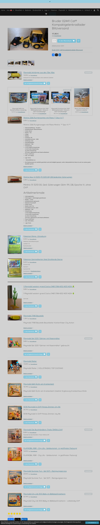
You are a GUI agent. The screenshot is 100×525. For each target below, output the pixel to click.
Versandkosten (57, 35)
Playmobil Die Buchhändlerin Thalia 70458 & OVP (43, 430)
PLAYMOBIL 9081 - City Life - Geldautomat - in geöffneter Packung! (50, 448)
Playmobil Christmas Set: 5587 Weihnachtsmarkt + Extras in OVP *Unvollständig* (39, 110)
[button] (11, 63)
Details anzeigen (27, 80)
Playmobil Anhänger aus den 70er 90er (39, 72)
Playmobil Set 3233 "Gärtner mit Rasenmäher (41, 338)
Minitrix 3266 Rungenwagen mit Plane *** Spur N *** (43, 118)
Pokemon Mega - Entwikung (34, 236)
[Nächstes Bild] (45, 39)
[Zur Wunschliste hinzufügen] (78, 41)
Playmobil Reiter (30, 361)
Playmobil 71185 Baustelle (33, 316)
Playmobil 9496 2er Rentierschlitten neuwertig (18, 109)
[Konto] (94, 10)
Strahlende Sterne (35, 271)
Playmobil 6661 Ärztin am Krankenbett (38, 384)
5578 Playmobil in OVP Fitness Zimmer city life (41, 407)
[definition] (48, 293)
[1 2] (54, 41)
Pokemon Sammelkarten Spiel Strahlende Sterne (42, 259)
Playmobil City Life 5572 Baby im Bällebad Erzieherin (44, 494)
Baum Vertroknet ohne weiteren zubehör (82, 109)
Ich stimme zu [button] (92, 522)
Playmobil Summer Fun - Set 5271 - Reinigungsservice (45, 471)
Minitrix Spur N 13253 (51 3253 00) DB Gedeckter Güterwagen (47, 177)
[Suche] (98, 10)
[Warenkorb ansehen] (46, 14)
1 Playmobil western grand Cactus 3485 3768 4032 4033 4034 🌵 (48, 286)
